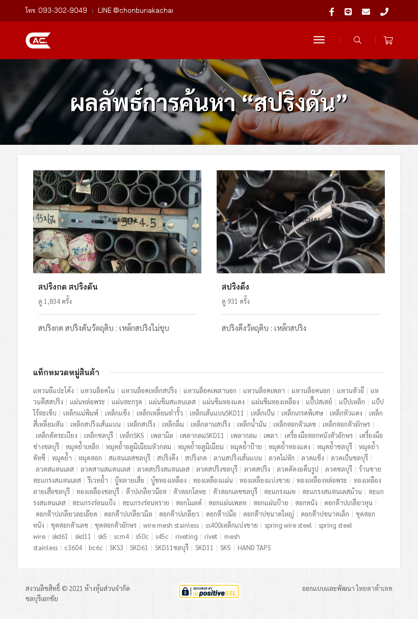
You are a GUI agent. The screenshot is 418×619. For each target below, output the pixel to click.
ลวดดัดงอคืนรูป (298, 469)
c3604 (73, 547)
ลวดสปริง (257, 469)
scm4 (121, 536)
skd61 (60, 536)
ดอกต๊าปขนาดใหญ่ (268, 513)
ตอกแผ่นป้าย (271, 502)
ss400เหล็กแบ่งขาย (231, 525)
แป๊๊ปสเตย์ (319, 401)
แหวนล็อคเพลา (264, 390)
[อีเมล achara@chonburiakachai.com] (366, 10)
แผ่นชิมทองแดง (223, 401)
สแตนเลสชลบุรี (129, 457)
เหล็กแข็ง (117, 412)
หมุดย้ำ (62, 457)
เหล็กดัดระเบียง (56, 435)
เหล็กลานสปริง (210, 424)
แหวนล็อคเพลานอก (210, 390)
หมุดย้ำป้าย (246, 446)
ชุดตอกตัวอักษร (116, 525)
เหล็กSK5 (132, 435)
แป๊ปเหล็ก (352, 401)
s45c (162, 536)
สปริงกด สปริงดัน (68, 287)
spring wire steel (288, 525)
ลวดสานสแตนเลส (105, 469)
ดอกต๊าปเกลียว (179, 513)
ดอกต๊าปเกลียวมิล (128, 513)
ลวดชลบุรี (338, 469)
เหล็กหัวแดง (346, 412)
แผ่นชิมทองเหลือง (275, 401)
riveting (186, 536)
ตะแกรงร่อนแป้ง (94, 502)
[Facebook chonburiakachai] (331, 10)
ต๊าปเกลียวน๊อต (146, 491)
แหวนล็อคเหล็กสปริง (149, 390)
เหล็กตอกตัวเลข (294, 424)
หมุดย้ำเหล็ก (82, 446)
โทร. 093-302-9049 (56, 10)
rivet (211, 536)
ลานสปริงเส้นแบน (238, 457)
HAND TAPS (254, 547)
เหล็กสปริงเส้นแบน (95, 424)
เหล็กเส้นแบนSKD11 (217, 412)
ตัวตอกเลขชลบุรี (235, 491)
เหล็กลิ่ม (173, 424)
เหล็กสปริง (141, 424)
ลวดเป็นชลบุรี (349, 457)
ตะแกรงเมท (280, 491)
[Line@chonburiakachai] (348, 10)
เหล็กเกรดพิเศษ (302, 412)
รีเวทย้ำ (98, 480)
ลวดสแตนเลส (55, 469)
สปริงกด (196, 457)
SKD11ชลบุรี (172, 547)
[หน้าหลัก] (38, 39)
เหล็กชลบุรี (98, 435)
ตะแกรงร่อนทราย (145, 502)
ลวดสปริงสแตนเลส (163, 469)
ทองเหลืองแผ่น (213, 480)
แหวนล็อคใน (98, 390)
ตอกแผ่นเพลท (227, 502)
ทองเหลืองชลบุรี (97, 491)
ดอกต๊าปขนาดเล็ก (325, 513)
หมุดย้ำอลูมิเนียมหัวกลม (138, 446)
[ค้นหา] (357, 40)
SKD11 (204, 547)
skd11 (83, 536)
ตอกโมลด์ (189, 502)
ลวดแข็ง (312, 457)
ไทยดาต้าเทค (374, 588)
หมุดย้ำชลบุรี (334, 446)
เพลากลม (244, 435)
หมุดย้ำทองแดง (289, 446)
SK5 (225, 547)
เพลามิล (162, 435)
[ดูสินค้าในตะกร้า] (388, 40)
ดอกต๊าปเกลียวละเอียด (66, 513)
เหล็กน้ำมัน (252, 424)
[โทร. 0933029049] (384, 10)
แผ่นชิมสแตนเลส (172, 401)
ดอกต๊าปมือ (221, 513)
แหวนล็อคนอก (311, 390)
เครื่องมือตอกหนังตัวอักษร (318, 435)
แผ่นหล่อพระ (87, 401)
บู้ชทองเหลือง (169, 480)
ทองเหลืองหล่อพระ (322, 480)
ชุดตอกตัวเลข (69, 525)
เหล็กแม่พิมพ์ (80, 412)
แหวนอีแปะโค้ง (53, 390)
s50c (142, 536)
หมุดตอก (90, 457)
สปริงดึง (235, 287)
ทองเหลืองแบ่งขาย (265, 480)
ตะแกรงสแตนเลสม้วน (332, 491)
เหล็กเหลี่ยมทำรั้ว (160, 412)
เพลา (271, 435)
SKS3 (116, 547)
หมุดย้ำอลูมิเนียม (201, 446)
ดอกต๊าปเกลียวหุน (348, 502)
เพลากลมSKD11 (202, 435)
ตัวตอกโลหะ (189, 491)
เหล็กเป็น (263, 412)
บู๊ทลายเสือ (129, 480)
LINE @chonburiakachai (135, 10)
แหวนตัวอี (350, 390)
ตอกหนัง (306, 502)
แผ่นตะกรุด (127, 401)
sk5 (102, 536)
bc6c (96, 547)
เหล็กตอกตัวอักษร (346, 424)
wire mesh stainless (171, 525)
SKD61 (139, 547)
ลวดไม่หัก (282, 457)
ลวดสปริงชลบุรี (217, 469)
